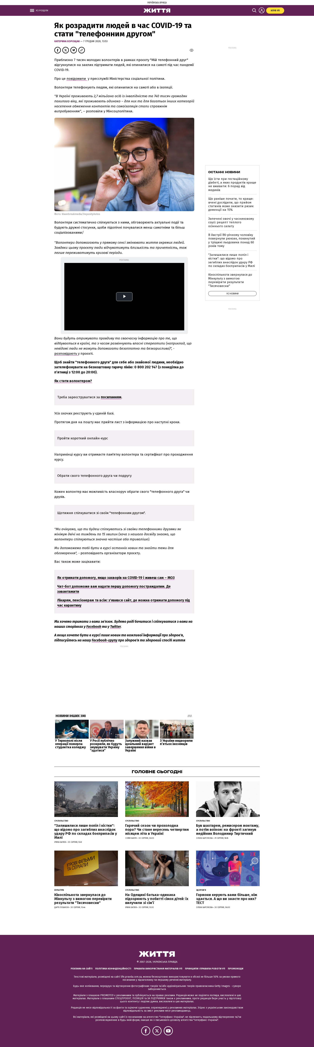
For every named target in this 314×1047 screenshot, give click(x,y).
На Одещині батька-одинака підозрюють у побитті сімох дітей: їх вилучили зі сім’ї (156, 899)
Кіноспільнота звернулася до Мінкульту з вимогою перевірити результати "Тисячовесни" (230, 280)
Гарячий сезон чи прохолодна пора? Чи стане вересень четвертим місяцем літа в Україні (157, 829)
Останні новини (224, 172)
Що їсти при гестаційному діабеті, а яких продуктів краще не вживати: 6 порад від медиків (232, 184)
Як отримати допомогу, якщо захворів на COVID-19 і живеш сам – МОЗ (116, 578)
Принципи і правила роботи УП (205, 968)
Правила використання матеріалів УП (158, 968)
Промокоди (235, 968)
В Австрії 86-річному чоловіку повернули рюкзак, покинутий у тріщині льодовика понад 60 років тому (231, 240)
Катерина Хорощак (67, 41)
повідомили (77, 78)
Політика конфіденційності (113, 968)
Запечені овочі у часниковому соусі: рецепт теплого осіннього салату (231, 222)
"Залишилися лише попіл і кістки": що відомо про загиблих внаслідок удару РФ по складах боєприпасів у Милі (231, 260)
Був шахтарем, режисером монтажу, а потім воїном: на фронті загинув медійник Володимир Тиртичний (227, 829)
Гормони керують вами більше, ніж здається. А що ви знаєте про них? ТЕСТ (226, 899)
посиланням (111, 397)
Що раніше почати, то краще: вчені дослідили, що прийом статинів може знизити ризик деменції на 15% (230, 204)
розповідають (66, 353)
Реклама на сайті (81, 968)
